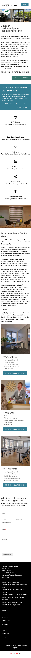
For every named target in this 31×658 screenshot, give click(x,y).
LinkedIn (5, 630)
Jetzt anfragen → (7, 554)
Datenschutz (6, 610)
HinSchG (5, 617)
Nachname (19, 519)
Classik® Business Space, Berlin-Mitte (14, 595)
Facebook (5, 633)
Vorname (4, 519)
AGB (3, 614)
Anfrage (4, 539)
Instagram (5, 637)
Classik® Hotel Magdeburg (11, 605)
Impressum (6, 621)
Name (4, 513)
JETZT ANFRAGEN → (21, 78)
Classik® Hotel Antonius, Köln (12, 602)
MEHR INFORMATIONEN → (14, 373)
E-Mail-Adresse (7, 522)
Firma (4, 530)
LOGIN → (25, 4)
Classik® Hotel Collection (10, 582)
